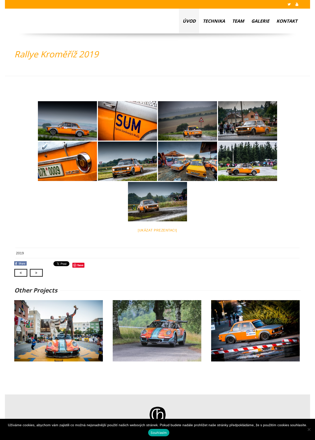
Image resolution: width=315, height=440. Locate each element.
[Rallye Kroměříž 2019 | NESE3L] (15, 21)
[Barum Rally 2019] (53, 344)
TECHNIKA (214, 21)
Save (80, 265)
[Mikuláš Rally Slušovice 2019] (249, 344)
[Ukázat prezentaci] (157, 230)
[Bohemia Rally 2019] (151, 344)
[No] (308, 429)
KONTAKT (286, 21)
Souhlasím (159, 433)
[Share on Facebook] (21, 265)
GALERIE (260, 21)
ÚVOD (189, 21)
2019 (20, 253)
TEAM (238, 21)
